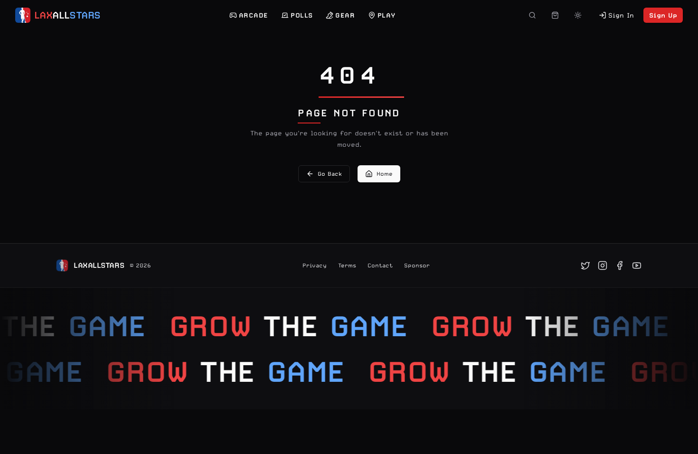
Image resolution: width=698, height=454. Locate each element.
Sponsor (417, 265)
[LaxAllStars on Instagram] (602, 265)
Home (385, 173)
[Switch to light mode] (577, 15)
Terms (347, 265)
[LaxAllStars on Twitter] (585, 265)
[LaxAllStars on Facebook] (619, 265)
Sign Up (663, 15)
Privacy (314, 265)
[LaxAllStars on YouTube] (636, 265)
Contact (380, 265)
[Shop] (555, 15)
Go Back (330, 173)
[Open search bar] (532, 15)
